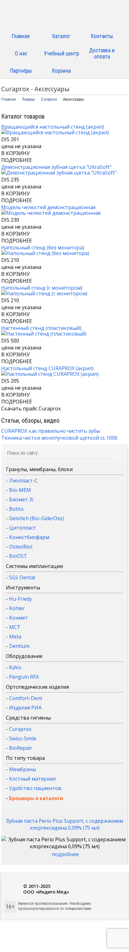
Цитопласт (22, 527)
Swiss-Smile (22, 738)
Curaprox (20, 729)
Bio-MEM (20, 490)
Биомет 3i (21, 499)
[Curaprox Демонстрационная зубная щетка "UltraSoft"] (58, 172)
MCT (14, 627)
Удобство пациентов (35, 788)
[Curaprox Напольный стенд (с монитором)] (44, 293)
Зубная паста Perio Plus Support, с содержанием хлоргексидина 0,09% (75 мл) (64, 824)
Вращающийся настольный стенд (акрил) (52, 126)
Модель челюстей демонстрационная (48, 207)
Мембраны (22, 769)
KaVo (15, 667)
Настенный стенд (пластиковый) (41, 328)
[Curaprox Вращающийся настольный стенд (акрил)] (55, 132)
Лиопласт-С (23, 480)
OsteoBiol (20, 546)
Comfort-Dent (25, 698)
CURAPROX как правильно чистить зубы (50, 430)
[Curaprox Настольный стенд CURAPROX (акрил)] (50, 373)
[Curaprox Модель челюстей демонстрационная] (51, 212)
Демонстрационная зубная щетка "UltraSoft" (56, 167)
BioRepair (20, 747)
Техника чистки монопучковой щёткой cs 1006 (59, 437)
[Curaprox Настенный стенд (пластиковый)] (43, 333)
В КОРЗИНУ (15, 153)
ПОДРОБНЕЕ (16, 160)
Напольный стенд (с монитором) (41, 287)
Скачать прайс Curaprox (31, 408)
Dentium (19, 646)
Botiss (16, 508)
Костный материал (32, 778)
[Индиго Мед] (64, 15)
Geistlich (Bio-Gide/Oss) (36, 518)
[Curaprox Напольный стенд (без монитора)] (45, 253)
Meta (15, 636)
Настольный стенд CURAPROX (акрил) (47, 368)
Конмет (18, 617)
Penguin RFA (24, 676)
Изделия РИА (25, 707)
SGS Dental (22, 577)
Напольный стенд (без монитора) (42, 247)
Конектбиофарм (29, 537)
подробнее (65, 854)
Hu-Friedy (20, 598)
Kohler (17, 608)
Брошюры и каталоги (36, 798)
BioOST (18, 556)
